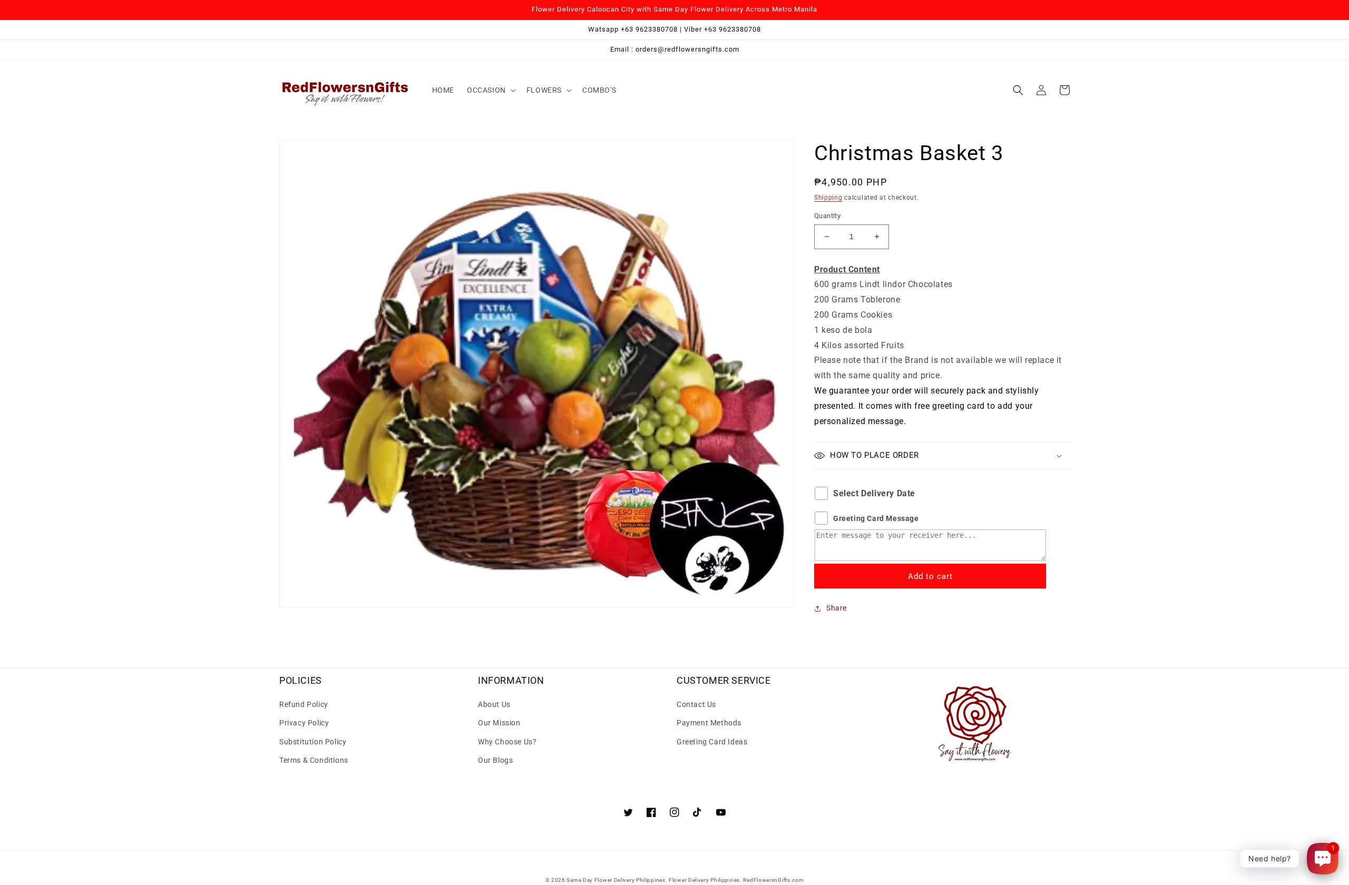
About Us (494, 704)
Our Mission (499, 723)
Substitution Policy (312, 742)
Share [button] (836, 608)
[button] (490, 90)
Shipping (828, 197)
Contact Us (696, 704)
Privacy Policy (304, 723)
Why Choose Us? (507, 742)
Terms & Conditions (313, 760)
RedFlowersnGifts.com (773, 880)
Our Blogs (495, 760)
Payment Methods (709, 723)
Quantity (827, 216)
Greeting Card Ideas (712, 742)
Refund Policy (303, 704)
